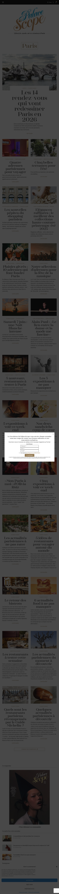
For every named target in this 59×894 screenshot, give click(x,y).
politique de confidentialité (33, 453)
